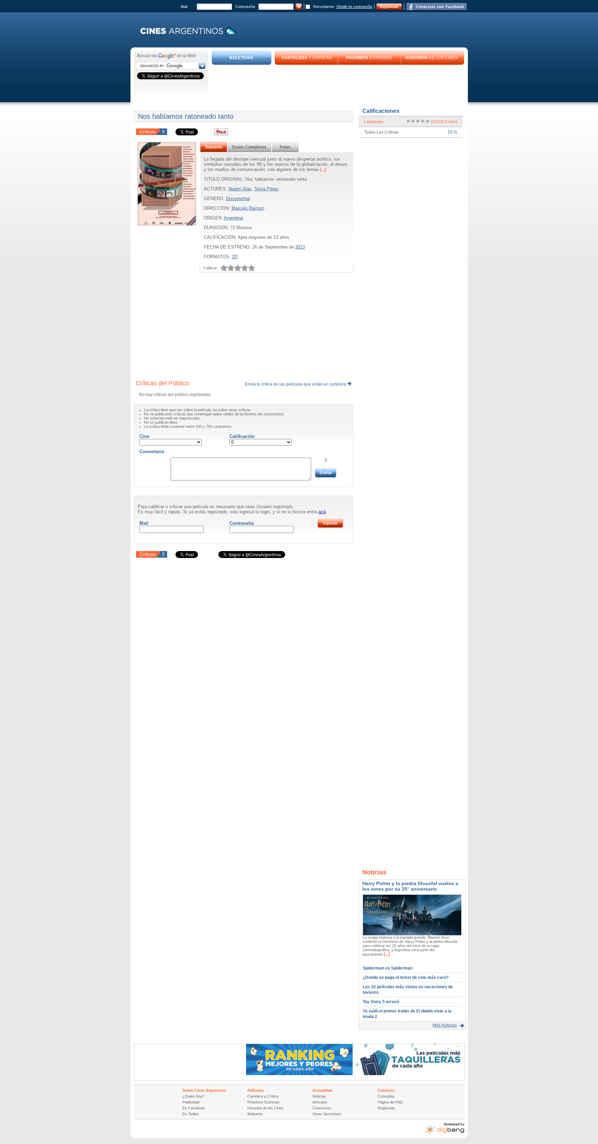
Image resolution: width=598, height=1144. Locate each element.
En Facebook (193, 1108)
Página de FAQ (390, 1102)
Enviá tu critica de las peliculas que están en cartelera (296, 384)
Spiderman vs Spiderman (388, 968)
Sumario (213, 147)
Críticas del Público (162, 383)
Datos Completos (249, 147)
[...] (322, 169)
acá (322, 511)
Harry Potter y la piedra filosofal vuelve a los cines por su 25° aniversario (410, 886)
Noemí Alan (240, 188)
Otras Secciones (326, 1114)
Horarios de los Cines (265, 1108)
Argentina (233, 217)
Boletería (254, 1114)
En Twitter (190, 1114)
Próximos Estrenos (263, 1102)
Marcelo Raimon (248, 208)
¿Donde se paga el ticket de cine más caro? (405, 977)
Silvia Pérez (266, 188)
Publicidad (190, 1102)
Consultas (386, 1096)
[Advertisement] (338, 83)
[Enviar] (325, 473)
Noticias (319, 1096)
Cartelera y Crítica (262, 1096)
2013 (300, 247)
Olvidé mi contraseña (354, 6)
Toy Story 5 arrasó (381, 1001)
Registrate (389, 6)
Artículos (319, 1102)
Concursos (321, 1108)
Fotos (285, 147)
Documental (238, 198)
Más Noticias (445, 1025)
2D (234, 256)
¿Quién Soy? (193, 1096)
